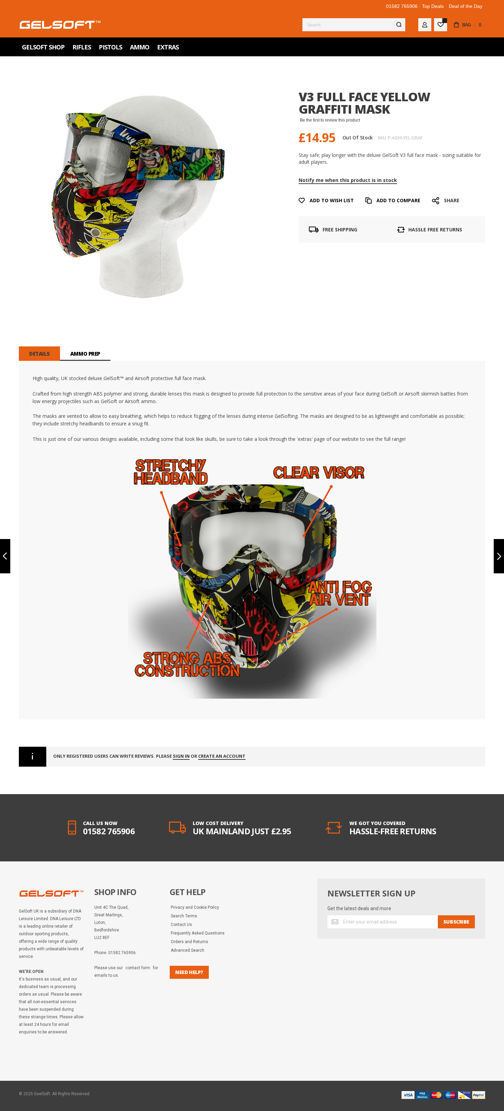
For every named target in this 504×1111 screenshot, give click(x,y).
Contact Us (181, 924)
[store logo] (60, 25)
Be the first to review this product (330, 120)
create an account (221, 756)
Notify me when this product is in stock (348, 180)
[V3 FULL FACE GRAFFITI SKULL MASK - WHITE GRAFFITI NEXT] (499, 556)
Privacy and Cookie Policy (195, 907)
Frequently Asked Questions (198, 933)
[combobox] (353, 24)
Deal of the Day (465, 6)
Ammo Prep (85, 353)
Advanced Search (187, 950)
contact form (137, 967)
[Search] (398, 24)
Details (39, 353)
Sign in (181, 756)
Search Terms (184, 916)
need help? (189, 972)
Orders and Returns (189, 941)
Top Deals (433, 6)
